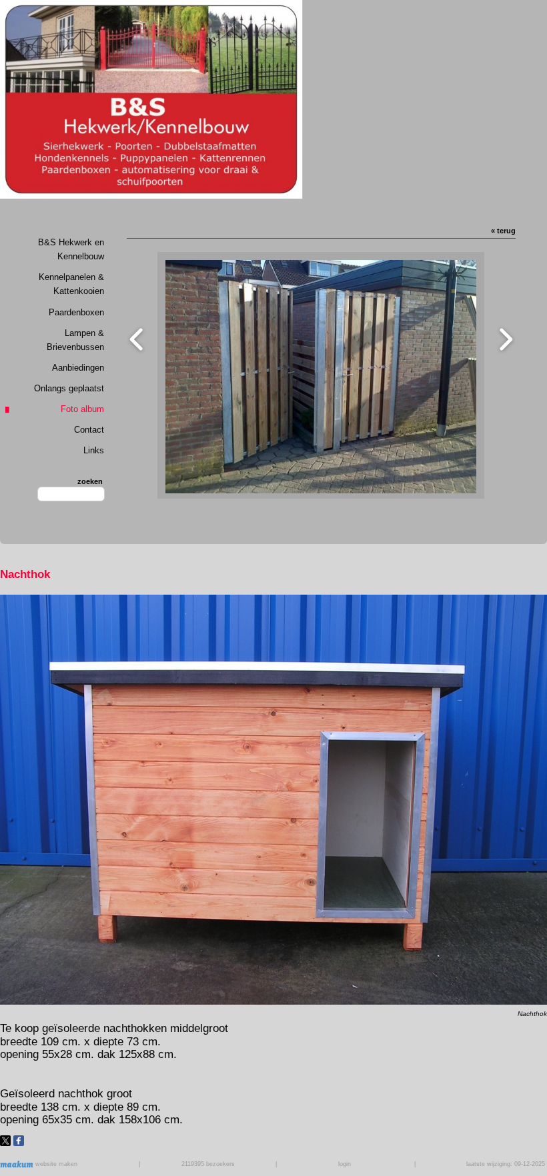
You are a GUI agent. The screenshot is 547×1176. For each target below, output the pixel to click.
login (344, 1164)
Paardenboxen (76, 312)
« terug (503, 231)
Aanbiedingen (78, 368)
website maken (55, 1164)
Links (93, 450)
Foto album (82, 409)
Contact (89, 430)
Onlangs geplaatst (69, 388)
